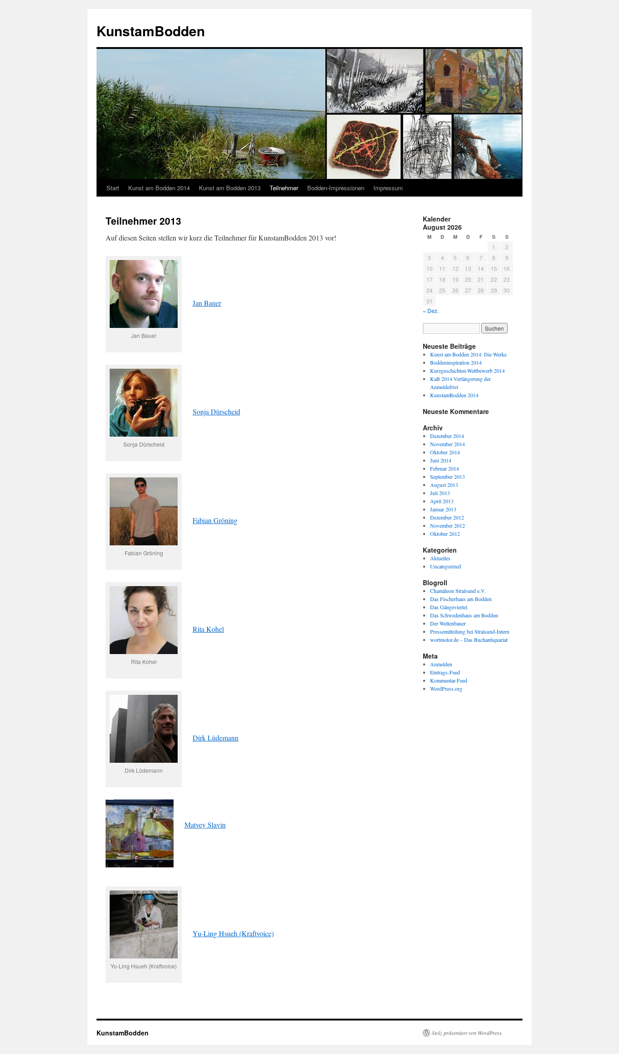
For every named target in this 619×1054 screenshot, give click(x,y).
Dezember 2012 (447, 517)
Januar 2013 (443, 509)
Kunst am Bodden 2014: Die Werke (468, 354)
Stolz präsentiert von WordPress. (467, 1032)
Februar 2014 (444, 468)
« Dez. (431, 310)
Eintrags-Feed (445, 672)
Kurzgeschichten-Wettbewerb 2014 (467, 370)
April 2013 (442, 501)
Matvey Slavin (205, 824)
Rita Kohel (208, 629)
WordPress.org (446, 688)
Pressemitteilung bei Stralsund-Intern (469, 631)
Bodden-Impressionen (335, 187)
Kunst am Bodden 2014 (159, 187)
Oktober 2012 (445, 533)
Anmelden (441, 664)
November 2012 (447, 525)
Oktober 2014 (445, 452)
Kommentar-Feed (448, 680)
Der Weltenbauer (448, 623)
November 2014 (447, 444)
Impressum (388, 187)
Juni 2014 (440, 460)
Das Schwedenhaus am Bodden (464, 615)
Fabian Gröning (215, 520)
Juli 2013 (440, 492)
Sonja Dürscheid (216, 411)
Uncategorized (445, 566)
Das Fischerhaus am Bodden (461, 598)
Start (112, 187)
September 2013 (447, 476)
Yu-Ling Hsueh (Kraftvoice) (233, 933)
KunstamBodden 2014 (454, 395)
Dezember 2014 (447, 435)
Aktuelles (440, 558)
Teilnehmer (284, 187)
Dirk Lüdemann (215, 737)
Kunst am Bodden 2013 (230, 187)
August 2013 (444, 484)
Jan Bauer (207, 303)
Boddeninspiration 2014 (456, 362)
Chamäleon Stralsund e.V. (458, 590)
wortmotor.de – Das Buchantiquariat (469, 639)
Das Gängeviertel (448, 607)
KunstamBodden (151, 30)
